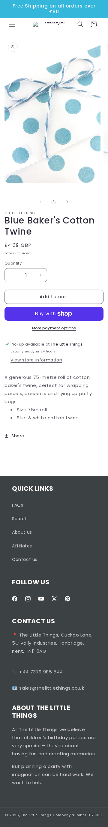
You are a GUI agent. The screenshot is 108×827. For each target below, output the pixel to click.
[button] (12, 24)
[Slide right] (67, 201)
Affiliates (22, 546)
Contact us (25, 559)
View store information (36, 360)
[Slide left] (40, 201)
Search (20, 519)
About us (22, 532)
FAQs (17, 505)
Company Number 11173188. (78, 815)
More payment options (54, 328)
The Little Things (36, 815)
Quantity (13, 263)
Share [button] (17, 436)
